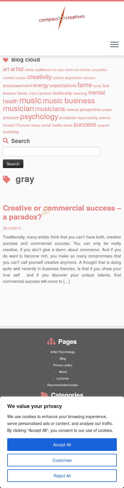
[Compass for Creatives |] (62, 18)
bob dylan (58, 70)
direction (89, 78)
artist (17, 68)
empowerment (17, 85)
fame (85, 84)
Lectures (63, 378)
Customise (62, 460)
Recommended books (62, 384)
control (8, 77)
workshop (11, 131)
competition (99, 70)
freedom (9, 93)
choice (85, 69)
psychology (39, 115)
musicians (50, 108)
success (85, 123)
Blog (63, 358)
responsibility (87, 117)
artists (29, 69)
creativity (39, 76)
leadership (62, 93)
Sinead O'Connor (16, 125)
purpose (67, 117)
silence (104, 117)
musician (18, 107)
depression (73, 77)
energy (41, 85)
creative (20, 78)
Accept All (62, 444)
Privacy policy (63, 365)
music (30, 100)
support (103, 125)
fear (106, 85)
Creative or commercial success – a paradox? (62, 212)
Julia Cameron (40, 93)
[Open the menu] (114, 45)
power (107, 109)
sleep (35, 125)
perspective (90, 109)
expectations (63, 85)
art (6, 69)
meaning (80, 93)
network (72, 109)
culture (58, 77)
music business (69, 100)
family (97, 86)
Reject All (62, 476)
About (63, 371)
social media (51, 125)
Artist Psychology (62, 351)
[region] (62, 442)
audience (42, 69)
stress (67, 125)
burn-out (72, 69)
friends (22, 93)
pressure (11, 117)
